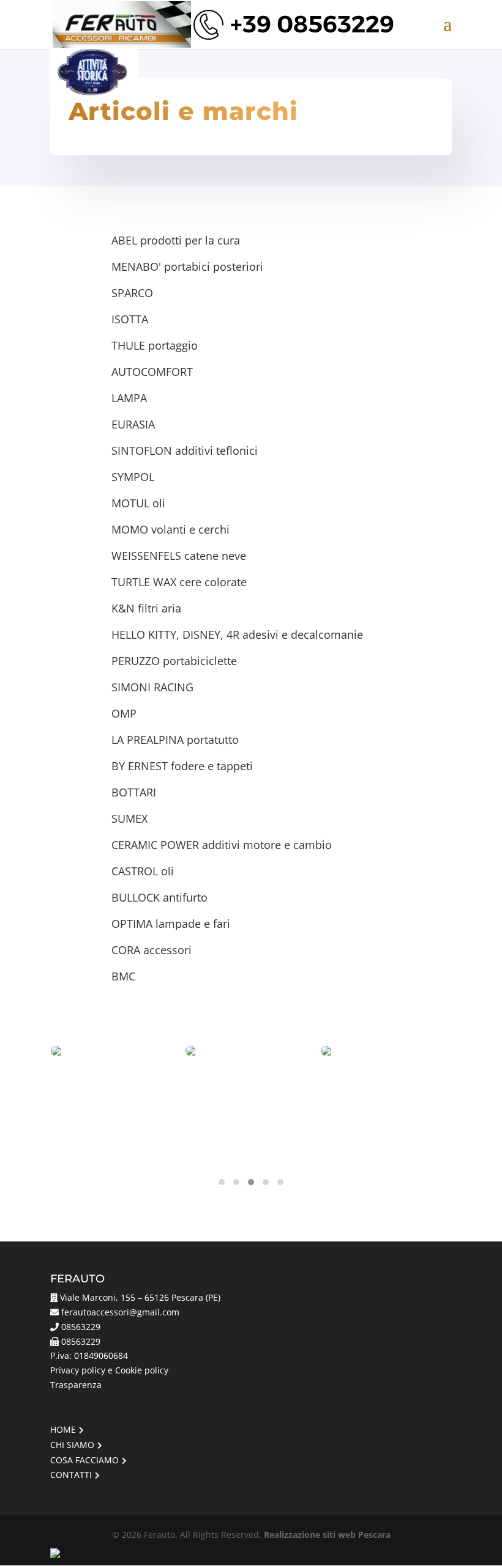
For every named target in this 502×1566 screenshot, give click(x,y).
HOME (63, 1429)
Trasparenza (76, 1385)
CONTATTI (71, 1474)
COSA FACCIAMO (84, 1460)
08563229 (80, 1327)
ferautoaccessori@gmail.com (120, 1312)
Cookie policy (141, 1370)
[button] (221, 1182)
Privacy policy (77, 1370)
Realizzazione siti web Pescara (327, 1534)
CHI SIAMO (72, 1444)
